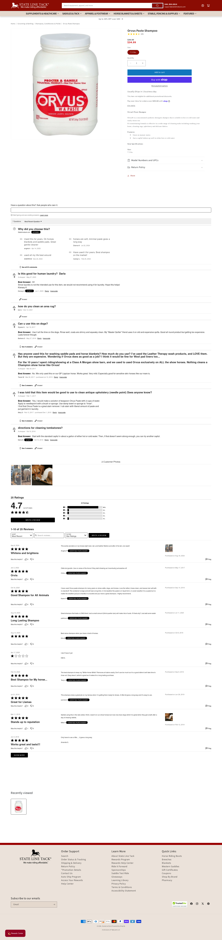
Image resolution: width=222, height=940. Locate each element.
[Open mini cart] (208, 5)
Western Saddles (170, 866)
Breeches (167, 859)
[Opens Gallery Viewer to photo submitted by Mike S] (42, 475)
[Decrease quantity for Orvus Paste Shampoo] (130, 63)
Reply (47, 291)
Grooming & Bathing (25, 24)
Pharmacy (167, 880)
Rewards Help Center (122, 863)
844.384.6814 (171, 4)
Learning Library (120, 880)
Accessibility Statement (124, 890)
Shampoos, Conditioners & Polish (48, 24)
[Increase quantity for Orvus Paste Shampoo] (143, 63)
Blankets (166, 863)
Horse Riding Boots (172, 856)
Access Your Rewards (72, 880)
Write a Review (33, 520)
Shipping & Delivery (71, 863)
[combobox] (112, 5)
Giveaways (117, 876)
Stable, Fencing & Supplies (163, 13)
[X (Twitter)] (203, 904)
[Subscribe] (54, 904)
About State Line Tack (123, 856)
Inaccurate (54, 291)
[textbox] (111, 210)
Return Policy (68, 866)
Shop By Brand (169, 876)
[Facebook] (191, 904)
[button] (166, 160)
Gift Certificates (170, 870)
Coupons (166, 873)
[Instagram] (197, 904)
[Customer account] (203, 5)
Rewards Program (121, 859)
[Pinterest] (208, 904)
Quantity (130, 58)
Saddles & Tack (70, 13)
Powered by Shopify (118, 926)
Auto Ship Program (71, 876)
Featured (188, 13)
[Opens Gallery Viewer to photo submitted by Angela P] (21, 475)
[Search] (157, 5)
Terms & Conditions (122, 887)
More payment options (159, 86)
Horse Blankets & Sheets (128, 13)
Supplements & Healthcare (41, 13)
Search (64, 856)
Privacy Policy (119, 883)
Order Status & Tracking (73, 859)
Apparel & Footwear (96, 13)
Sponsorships (119, 870)
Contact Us (67, 873)
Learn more (44, 215)
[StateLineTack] (30, 5)
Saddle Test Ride (120, 873)
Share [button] (132, 175)
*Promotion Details (71, 870)
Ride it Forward (119, 866)
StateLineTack (107, 926)
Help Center (67, 883)
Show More (19, 755)
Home (13, 24)
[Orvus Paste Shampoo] (18, 806)
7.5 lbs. (133, 52)
